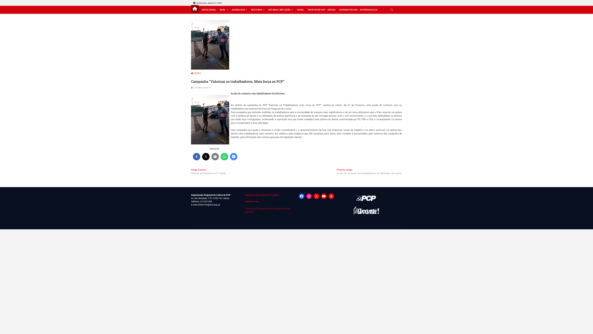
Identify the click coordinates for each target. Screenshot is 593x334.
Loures (197, 73)
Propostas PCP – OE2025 (321, 10)
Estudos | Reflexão (279, 10)
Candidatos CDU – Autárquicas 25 (358, 10)
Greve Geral (209, 10)
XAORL (300, 10)
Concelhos (238, 10)
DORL (222, 10)
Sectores (256, 10)
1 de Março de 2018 (202, 88)
